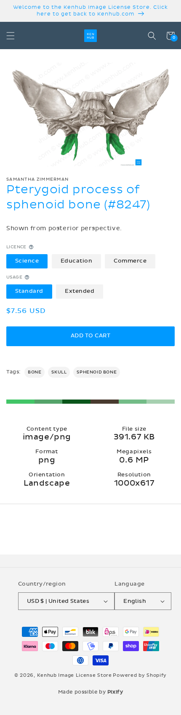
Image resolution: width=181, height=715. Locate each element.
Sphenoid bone (97, 372)
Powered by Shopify (140, 675)
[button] (10, 35)
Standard (29, 291)
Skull (59, 372)
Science (27, 261)
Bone (34, 372)
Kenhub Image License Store (74, 675)
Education (77, 261)
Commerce (130, 261)
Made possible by (90, 692)
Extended (79, 291)
